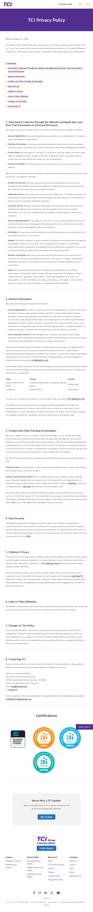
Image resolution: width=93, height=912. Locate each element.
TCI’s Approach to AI (75, 399)
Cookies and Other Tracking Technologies (25, 81)
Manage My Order (55, 879)
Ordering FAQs (54, 876)
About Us (73, 861)
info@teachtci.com (40, 360)
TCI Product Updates (56, 864)
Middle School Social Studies (35, 868)
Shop (71, 868)
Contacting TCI (14, 106)
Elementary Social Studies (34, 862)
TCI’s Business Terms (51, 563)
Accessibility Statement (38, 902)
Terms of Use (10, 902)
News (72, 872)
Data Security (13, 86)
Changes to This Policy (17, 101)
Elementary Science (13, 861)
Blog (50, 861)
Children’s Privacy (15, 91)
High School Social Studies (34, 875)
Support (51, 872)
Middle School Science (11, 866)
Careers (72, 864)
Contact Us (12, 689)
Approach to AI (75, 876)
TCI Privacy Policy (23, 902)
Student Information (16, 76)
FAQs (28, 536)
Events (51, 868)
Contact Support (46, 848)
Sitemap (46, 905)
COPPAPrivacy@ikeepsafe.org (18, 699)
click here (72, 483)
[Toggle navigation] (88, 5)
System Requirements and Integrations (72, 902)
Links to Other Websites (18, 96)
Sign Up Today (46, 817)
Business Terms (53, 902)
